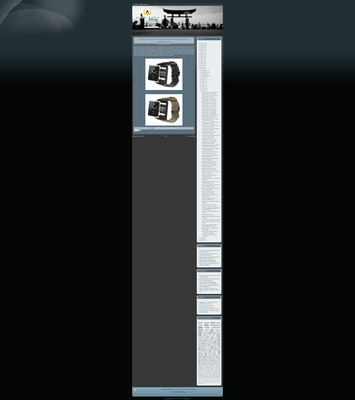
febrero (204, 88)
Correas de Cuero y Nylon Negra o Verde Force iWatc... (210, 129)
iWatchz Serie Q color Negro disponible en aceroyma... (209, 93)
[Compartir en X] (136, 130)
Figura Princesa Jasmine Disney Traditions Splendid (210, 149)
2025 (201, 45)
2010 (201, 240)
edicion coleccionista (203, 372)
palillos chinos (207, 359)
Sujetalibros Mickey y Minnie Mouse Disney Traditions (209, 162)
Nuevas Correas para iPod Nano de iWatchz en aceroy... (210, 122)
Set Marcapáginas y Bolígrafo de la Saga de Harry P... (210, 208)
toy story (217, 347)
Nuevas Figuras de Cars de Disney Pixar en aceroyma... (210, 205)
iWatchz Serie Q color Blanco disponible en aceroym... (209, 116)
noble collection (212, 327)
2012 (201, 69)
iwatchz (171, 128)
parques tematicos (206, 368)
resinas (202, 360)
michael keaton (205, 365)
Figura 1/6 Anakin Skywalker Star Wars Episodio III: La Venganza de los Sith (209, 290)
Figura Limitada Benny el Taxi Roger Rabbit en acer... (210, 182)
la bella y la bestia (207, 349)
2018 (201, 58)
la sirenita (214, 350)
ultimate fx (213, 380)
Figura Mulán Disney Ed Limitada (210, 219)
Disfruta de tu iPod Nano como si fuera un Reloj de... (210, 172)
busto (206, 350)
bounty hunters (214, 370)
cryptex (206, 376)
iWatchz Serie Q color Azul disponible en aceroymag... (209, 109)
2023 (201, 49)
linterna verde (203, 370)
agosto (204, 78)
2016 (201, 61)
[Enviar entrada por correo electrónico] (140, 130)
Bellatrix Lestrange (204, 369)
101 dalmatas (216, 368)
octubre (204, 74)
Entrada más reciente (138, 136)
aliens (207, 356)
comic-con (210, 362)
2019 (201, 56)
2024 (201, 47)
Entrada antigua (191, 136)
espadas (214, 345)
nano (175, 128)
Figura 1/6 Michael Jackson (206, 307)
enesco (212, 337)
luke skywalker (216, 356)
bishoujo (214, 352)
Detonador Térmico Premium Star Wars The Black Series (208, 254)
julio (203, 79)
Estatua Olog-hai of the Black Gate (208, 309)
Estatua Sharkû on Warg (206, 305)
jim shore (217, 332)
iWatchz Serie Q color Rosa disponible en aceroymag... (209, 99)
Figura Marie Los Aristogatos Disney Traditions (209, 165)
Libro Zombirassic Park (208, 214)
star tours (202, 383)
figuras (217, 330)
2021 (201, 52)
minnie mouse (202, 352)
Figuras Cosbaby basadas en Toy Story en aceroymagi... (211, 136)
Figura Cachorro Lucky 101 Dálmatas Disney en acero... (210, 169)
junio (203, 81)
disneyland (215, 325)
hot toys (205, 333)
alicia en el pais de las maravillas (209, 373)
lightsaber (200, 355)
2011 (201, 238)
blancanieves (212, 353)
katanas (203, 362)
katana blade (214, 376)
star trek (209, 355)
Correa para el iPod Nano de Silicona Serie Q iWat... (209, 142)
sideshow (201, 337)
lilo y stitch (217, 359)
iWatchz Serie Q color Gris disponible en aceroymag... (209, 103)
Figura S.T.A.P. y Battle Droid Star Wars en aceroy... (209, 126)
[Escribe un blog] (135, 130)
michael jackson (216, 382)
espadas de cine (204, 347)
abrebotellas (216, 360)
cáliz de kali (208, 382)
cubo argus (213, 379)
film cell (215, 365)
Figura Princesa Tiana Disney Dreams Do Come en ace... (209, 152)
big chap (207, 379)
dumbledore (209, 363)
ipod (167, 128)
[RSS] (135, 390)
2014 (201, 65)
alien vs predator (215, 369)
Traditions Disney (211, 358)
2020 (201, 54)
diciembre (204, 70)
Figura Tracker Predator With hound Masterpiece (209, 155)
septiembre (205, 76)
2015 (201, 63)
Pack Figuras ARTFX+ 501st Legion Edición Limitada (209, 225)
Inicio (165, 136)
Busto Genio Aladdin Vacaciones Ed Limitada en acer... (210, 185)
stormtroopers (201, 374)
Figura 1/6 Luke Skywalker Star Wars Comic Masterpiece (209, 264)
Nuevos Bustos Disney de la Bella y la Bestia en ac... (209, 198)
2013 (201, 67)
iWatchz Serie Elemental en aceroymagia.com (209, 175)
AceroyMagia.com (186, 398)
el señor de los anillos (205, 342)
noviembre (205, 72)
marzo (203, 87)
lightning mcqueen (203, 377)
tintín (208, 380)
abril (203, 85)
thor (202, 358)
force (160, 128)
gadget (164, 128)
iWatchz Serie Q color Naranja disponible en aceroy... (210, 96)
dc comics (205, 332)
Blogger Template (168, 398)
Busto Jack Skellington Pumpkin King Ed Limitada (210, 189)
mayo (203, 83)
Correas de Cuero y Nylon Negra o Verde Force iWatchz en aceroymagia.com (164, 40)
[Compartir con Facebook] (138, 130)
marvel (206, 330)
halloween (200, 353)
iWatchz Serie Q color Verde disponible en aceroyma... (209, 106)
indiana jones (211, 366)
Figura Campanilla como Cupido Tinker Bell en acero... (210, 119)
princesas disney (211, 344)
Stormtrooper (202, 345)
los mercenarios (216, 372)
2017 (201, 60)
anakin (200, 376)
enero (203, 90)
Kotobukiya (216, 333)
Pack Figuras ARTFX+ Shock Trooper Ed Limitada (210, 232)
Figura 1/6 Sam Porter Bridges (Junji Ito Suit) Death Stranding (209, 257)
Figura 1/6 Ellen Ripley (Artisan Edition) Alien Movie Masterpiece (208, 261)
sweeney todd (213, 377)
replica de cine (212, 340)
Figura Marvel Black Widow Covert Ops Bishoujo (209, 132)
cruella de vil (201, 366)
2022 (201, 51)
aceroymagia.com (213, 374)
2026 (201, 43)
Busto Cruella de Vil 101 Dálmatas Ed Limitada (208, 192)
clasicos (217, 363)
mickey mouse (203, 338)
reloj (178, 128)
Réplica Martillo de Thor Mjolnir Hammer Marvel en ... (210, 159)
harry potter (203, 323)
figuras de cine (209, 335)
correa (156, 128)
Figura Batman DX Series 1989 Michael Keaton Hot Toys (210, 146)
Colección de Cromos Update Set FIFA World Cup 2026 (208, 302)
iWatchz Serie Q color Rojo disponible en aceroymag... (209, 112)
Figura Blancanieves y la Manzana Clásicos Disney (209, 139)
